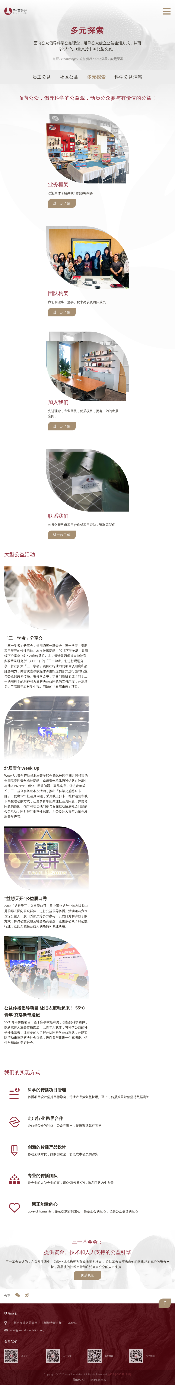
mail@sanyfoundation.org (27, 1330)
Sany (15, 11)
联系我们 (87, 1275)
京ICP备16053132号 (119, 1374)
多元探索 (96, 77)
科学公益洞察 (128, 77)
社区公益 (69, 77)
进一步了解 (62, 203)
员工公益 (41, 77)
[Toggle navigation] (167, 11)
